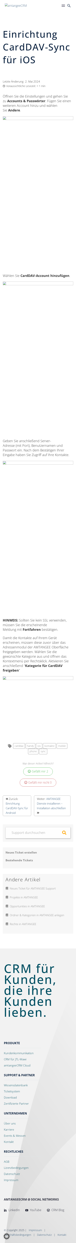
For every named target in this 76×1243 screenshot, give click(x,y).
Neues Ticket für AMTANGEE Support (33, 888)
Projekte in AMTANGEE (24, 897)
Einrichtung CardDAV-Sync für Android (17, 808)
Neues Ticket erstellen (21, 852)
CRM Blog (57, 1210)
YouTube (35, 1210)
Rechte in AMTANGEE (23, 924)
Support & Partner (19, 1075)
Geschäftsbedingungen (18, 1235)
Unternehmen (15, 1113)
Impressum (35, 1230)
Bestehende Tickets (19, 860)
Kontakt (62, 1235)
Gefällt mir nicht (40, 782)
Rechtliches (13, 1152)
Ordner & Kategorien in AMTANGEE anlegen (37, 915)
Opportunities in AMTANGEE (27, 906)
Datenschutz (44, 1235)
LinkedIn (14, 1210)
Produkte (12, 1043)
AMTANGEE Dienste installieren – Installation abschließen (51, 803)
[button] (6, 1236)
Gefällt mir (40, 771)
